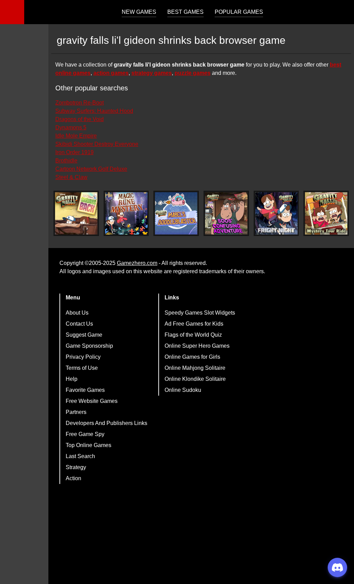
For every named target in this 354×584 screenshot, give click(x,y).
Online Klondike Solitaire (195, 379)
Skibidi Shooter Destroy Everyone (96, 144)
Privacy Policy (83, 357)
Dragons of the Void (79, 119)
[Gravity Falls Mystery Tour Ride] (326, 213)
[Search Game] (342, 13)
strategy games (151, 73)
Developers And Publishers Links (106, 423)
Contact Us (79, 324)
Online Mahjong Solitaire (195, 368)
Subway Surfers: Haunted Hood (94, 111)
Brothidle (66, 161)
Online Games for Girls (192, 357)
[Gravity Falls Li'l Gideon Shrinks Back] (76, 213)
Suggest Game (84, 335)
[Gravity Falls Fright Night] (276, 213)
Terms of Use (82, 368)
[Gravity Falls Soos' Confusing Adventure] (226, 213)
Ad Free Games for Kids (194, 324)
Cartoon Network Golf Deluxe (91, 169)
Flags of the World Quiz (193, 335)
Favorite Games (85, 390)
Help (71, 379)
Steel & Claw (71, 177)
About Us (77, 313)
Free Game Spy (85, 434)
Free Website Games (92, 401)
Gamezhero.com (137, 263)
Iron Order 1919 (74, 152)
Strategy (76, 467)
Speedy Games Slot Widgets (200, 313)
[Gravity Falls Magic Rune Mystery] (126, 213)
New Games (139, 12)
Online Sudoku (183, 390)
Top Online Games (88, 445)
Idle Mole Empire (76, 136)
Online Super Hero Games (197, 346)
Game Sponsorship (89, 346)
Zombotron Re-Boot (79, 103)
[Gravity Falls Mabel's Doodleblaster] (176, 213)
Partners (76, 412)
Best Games (185, 12)
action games (111, 73)
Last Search (80, 456)
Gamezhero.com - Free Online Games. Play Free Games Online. (67, 12)
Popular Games (239, 12)
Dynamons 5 (70, 127)
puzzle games (193, 73)
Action (73, 478)
